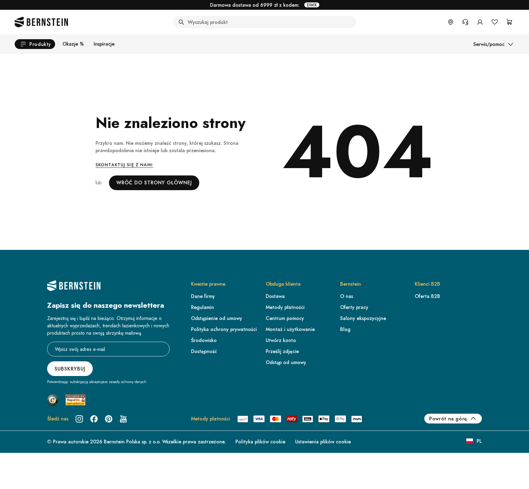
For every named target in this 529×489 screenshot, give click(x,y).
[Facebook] (94, 419)
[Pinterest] (108, 419)
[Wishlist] (495, 22)
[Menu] (519, 423)
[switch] (509, 465)
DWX (312, 4)
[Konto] (480, 22)
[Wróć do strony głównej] (41, 22)
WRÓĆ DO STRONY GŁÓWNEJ (154, 182)
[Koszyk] (509, 22)
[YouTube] (123, 419)
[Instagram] (79, 419)
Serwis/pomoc (489, 44)
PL (479, 441)
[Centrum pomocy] (465, 22)
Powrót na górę (448, 418)
